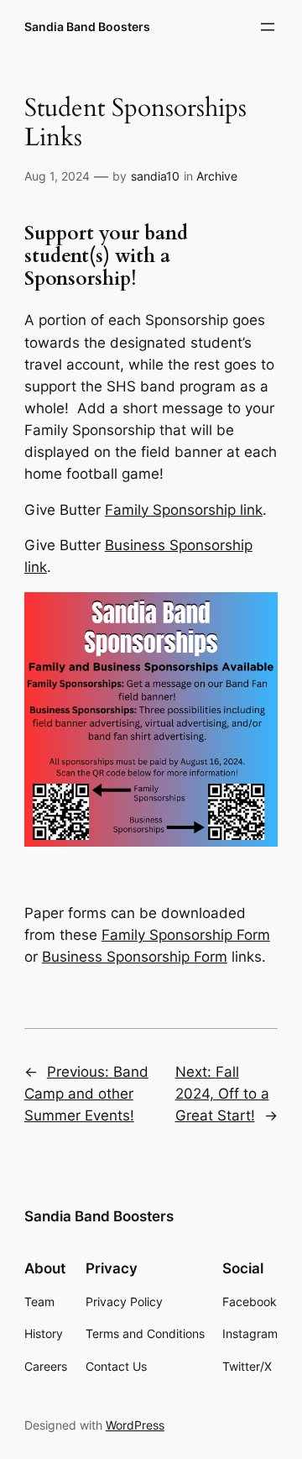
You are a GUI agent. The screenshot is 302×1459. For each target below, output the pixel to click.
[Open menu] (268, 27)
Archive (216, 176)
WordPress (135, 1425)
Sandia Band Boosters (87, 26)
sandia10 (155, 176)
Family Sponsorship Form (186, 934)
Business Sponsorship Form (134, 956)
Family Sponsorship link (184, 509)
